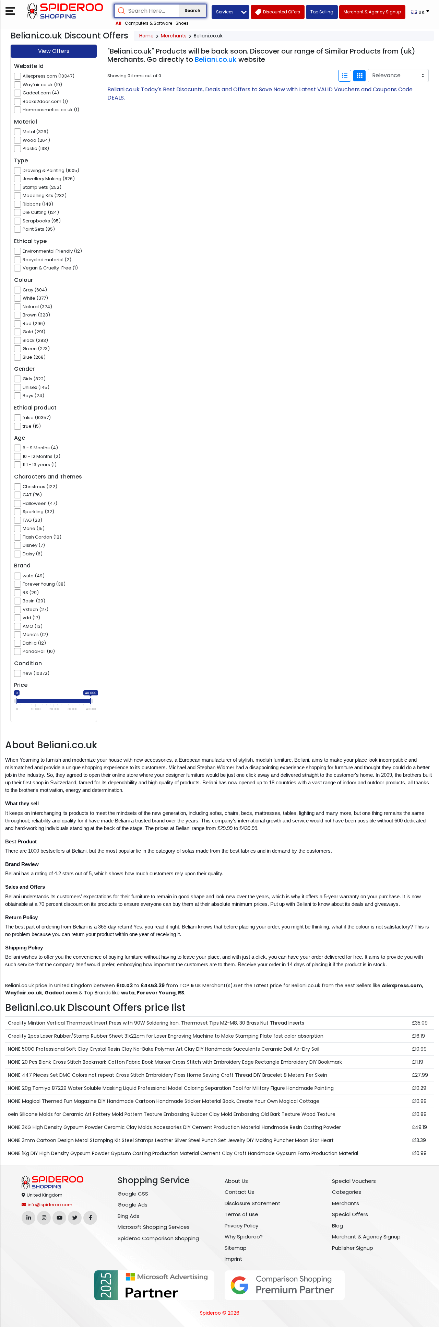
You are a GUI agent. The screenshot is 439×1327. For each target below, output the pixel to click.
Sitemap (236, 1247)
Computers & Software (148, 23)
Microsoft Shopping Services (154, 1227)
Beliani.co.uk (216, 59)
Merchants (174, 35)
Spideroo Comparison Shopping (158, 1238)
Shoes (182, 23)
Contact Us (239, 1192)
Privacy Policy (241, 1225)
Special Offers (350, 1214)
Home (146, 35)
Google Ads (132, 1204)
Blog (337, 1225)
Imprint (233, 1258)
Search (192, 10)
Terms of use (241, 1214)
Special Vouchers (354, 1181)
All (118, 23)
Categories (346, 1192)
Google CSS (133, 1193)
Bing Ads (128, 1216)
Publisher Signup (352, 1247)
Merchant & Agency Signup (366, 1236)
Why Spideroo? (244, 1236)
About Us (236, 1181)
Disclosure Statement (253, 1203)
